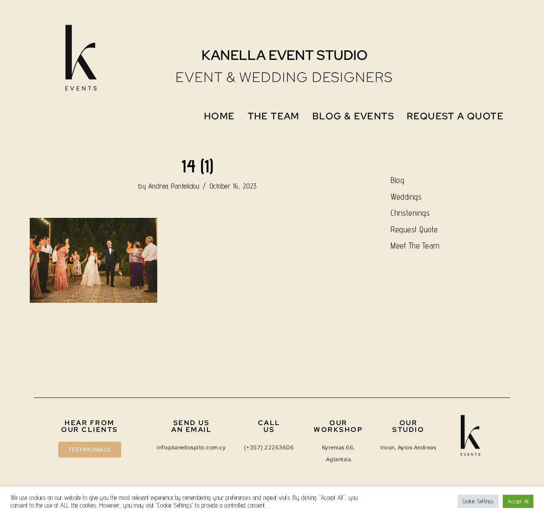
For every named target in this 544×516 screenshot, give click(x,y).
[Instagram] (449, 31)
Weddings (406, 196)
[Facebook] (472, 31)
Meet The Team (415, 245)
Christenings (410, 212)
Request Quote (414, 229)
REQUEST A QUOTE (455, 116)
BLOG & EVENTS (353, 116)
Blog (397, 180)
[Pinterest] (495, 31)
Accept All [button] (518, 501)
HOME (219, 116)
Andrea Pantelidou (174, 186)
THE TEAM (274, 116)
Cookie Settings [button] (478, 501)
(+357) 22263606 (269, 447)
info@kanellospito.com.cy (191, 447)
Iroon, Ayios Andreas (408, 447)
